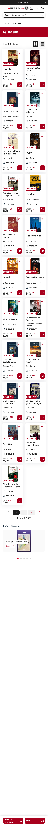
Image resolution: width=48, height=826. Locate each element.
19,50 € (28, 375)
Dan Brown (30, 116)
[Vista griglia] (35, 44)
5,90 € (5, 500)
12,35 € (29, 461)
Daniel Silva (30, 366)
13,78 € (6, 461)
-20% (11, 126)
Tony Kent (30, 323)
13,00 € (28, 459)
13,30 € (6, 336)
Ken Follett (30, 75)
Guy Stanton (8, 73)
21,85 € (29, 336)
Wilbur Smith (8, 283)
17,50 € (5, 250)
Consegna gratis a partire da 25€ (24, 2)
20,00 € (5, 209)
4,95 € (28, 292)
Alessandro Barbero (11, 116)
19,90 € (28, 209)
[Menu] (5, 8)
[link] (26, 8)
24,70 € (6, 294)
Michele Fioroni (32, 241)
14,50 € (5, 459)
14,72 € (6, 169)
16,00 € (28, 125)
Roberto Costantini (33, 283)
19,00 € (28, 84)
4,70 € (28, 294)
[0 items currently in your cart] (42, 8)
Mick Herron (8, 199)
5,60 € (5, 502)
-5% (10, 84)
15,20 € (6, 128)
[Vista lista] (42, 44)
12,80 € (6, 378)
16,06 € (6, 86)
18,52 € (29, 378)
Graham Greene (9, 366)
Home (6, 23)
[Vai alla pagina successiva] (39, 512)
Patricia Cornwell (10, 449)
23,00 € (28, 334)
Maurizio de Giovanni (11, 324)
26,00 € (5, 292)
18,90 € (29, 211)
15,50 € (5, 167)
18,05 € (29, 86)
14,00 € (5, 334)
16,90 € (5, 84)
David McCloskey (32, 199)
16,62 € (6, 253)
